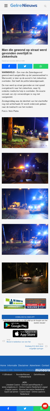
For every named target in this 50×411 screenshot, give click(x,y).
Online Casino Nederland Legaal (33, 387)
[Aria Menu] (6, 5)
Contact (45, 365)
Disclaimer (23, 365)
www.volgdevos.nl (10, 387)
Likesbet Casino (13, 384)
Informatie (12, 365)
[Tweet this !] (25, 66)
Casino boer (25, 391)
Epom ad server (11, 391)
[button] (45, 406)
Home (3, 365)
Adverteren (35, 365)
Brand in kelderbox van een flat (19, 341)
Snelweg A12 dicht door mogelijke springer (34, 346)
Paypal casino (11, 389)
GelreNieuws (39, 374)
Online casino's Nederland (32, 392)
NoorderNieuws (23, 374)
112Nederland (25, 376)
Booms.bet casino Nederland (31, 389)
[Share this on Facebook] (9, 66)
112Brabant (7, 374)
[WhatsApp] (40, 66)
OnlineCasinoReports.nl (32, 384)
